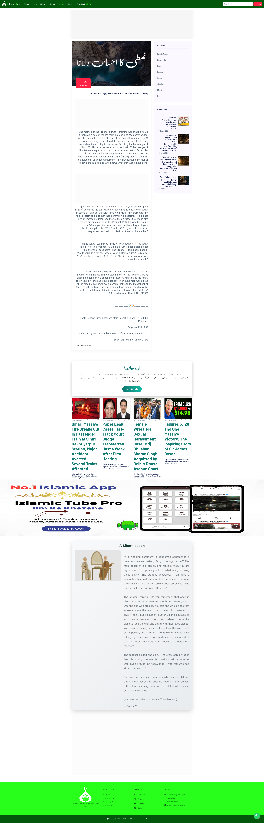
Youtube (141, 804)
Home (107, 795)
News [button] (52, 4)
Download (81, 4)
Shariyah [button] (43, 4)
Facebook (141, 794)
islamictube (142, 819)
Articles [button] (61, 4)
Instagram (141, 799)
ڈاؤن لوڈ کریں (132, 389)
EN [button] (89, 4)
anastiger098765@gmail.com (176, 805)
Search (259, 4)
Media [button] (34, 4)
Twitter (140, 808)
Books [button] (26, 4)
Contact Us (109, 798)
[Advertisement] (132, 24)
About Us (109, 805)
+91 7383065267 (173, 801)
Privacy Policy (110, 802)
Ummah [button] (70, 4)
